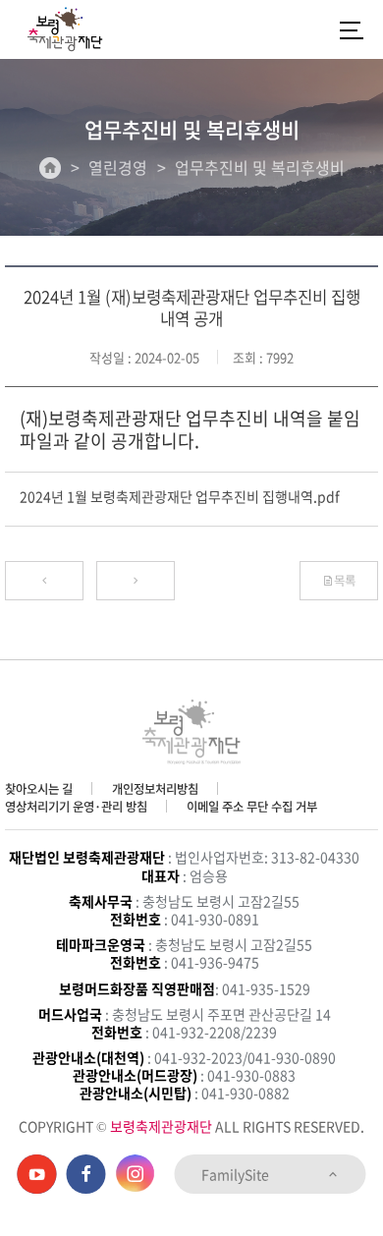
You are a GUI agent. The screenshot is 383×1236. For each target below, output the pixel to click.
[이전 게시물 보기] (44, 580)
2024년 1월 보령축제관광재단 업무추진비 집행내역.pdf (180, 496)
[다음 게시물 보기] (135, 580)
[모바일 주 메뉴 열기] (351, 29)
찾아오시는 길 (39, 789)
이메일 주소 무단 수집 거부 (252, 806)
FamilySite (236, 1174)
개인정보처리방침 (155, 789)
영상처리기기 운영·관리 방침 (76, 806)
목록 (345, 581)
